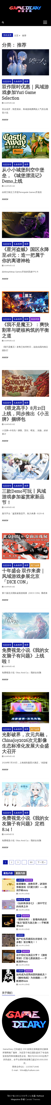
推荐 (26, 81)
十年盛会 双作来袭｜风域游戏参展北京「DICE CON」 (23, 576)
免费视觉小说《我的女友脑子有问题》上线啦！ (25, 656)
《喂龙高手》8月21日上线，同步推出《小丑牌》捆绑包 (25, 413)
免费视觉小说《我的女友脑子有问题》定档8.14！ (25, 823)
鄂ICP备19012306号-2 (18, 1096)
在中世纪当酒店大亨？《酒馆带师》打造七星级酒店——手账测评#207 (31, 958)
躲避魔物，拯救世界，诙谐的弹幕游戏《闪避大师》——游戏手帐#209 (31, 887)
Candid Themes (32, 1099)
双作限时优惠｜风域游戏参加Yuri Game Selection (25, 92)
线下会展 (35, 565)
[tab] (8, 873)
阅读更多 (5, 120)
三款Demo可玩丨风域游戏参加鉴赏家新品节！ (24, 496)
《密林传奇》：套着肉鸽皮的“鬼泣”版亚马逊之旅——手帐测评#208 (32, 922)
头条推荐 (18, 81)
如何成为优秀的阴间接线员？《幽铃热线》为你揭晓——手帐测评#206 (31, 977)
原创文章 (20, 899)
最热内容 (8, 873)
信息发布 (7, 81)
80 (31, 862)
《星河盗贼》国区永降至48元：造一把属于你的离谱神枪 (25, 255)
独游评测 (35, 319)
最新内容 (20, 873)
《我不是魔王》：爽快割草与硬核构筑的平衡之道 (25, 330)
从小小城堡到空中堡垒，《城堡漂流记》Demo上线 (23, 175)
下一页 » (41, 862)
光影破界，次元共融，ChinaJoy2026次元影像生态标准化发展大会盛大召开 (25, 743)
